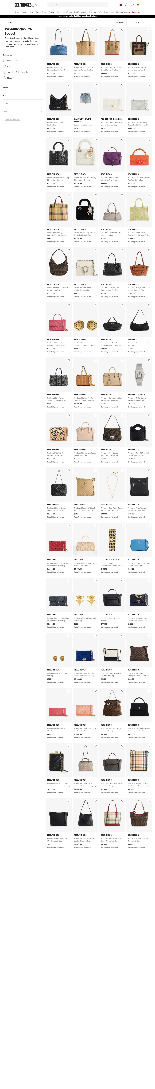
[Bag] (138, 4)
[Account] (126, 4)
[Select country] (120, 4)
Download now (91, 16)
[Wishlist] (132, 4)
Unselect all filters (12, 119)
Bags (11, 66)
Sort (137, 22)
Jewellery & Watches (17, 72)
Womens (13, 60)
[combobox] (79, 5)
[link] (58, 68)
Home (9, 22)
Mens (10, 78)
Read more (9, 47)
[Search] (50, 4)
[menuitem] (17, 12)
